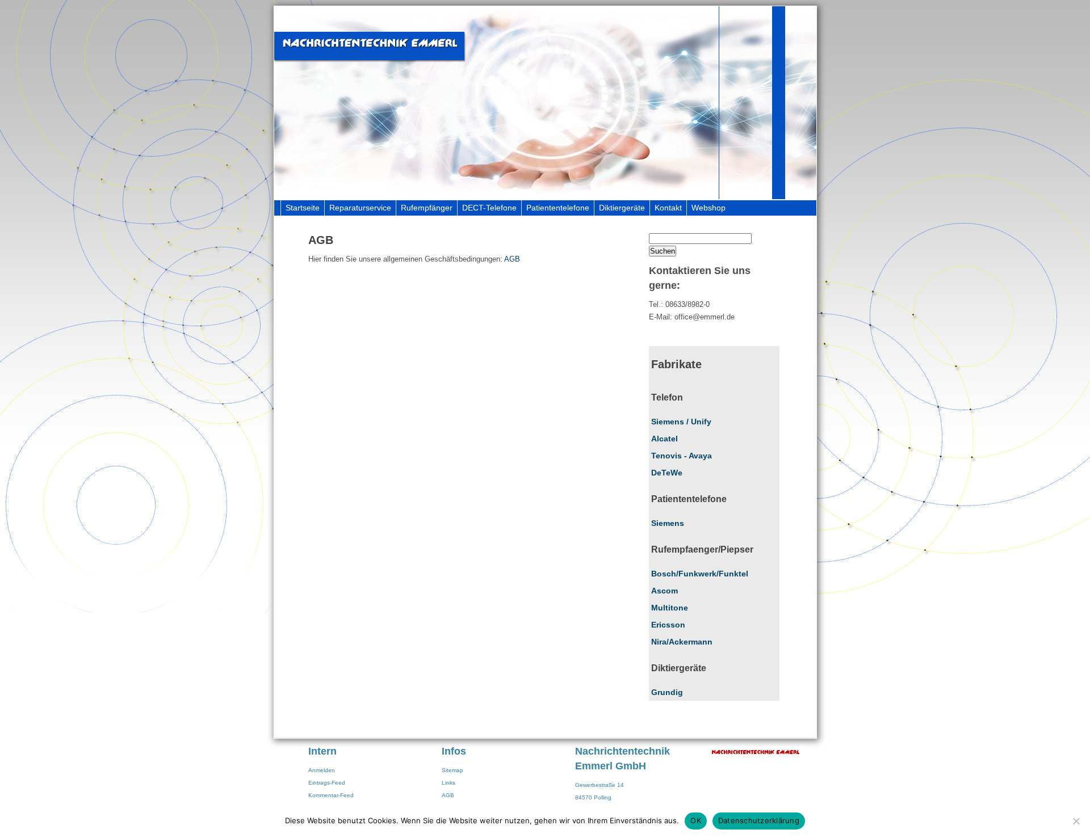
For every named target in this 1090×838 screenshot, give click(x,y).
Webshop (708, 207)
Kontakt (668, 207)
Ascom (664, 590)
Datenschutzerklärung (758, 820)
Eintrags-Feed (326, 783)
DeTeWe (666, 472)
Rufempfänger (426, 207)
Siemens (667, 523)
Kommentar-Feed (331, 795)
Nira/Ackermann (681, 641)
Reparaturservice (360, 207)
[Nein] (1075, 821)
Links (448, 783)
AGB (512, 259)
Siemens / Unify (681, 421)
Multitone (669, 607)
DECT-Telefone (489, 207)
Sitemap (452, 770)
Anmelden (321, 770)
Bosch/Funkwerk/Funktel (699, 573)
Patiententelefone (557, 207)
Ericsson (668, 624)
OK (695, 820)
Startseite (303, 207)
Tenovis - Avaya (681, 455)
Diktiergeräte (622, 207)
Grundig (667, 692)
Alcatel (664, 438)
